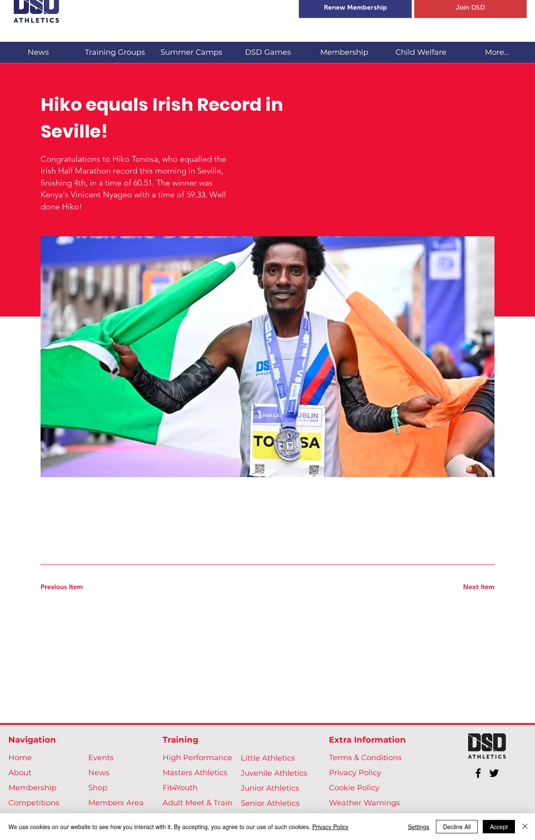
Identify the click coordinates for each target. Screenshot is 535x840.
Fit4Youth (180, 787)
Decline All (457, 826)
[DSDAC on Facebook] (478, 773)
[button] (114, 48)
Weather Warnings (364, 802)
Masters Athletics (195, 772)
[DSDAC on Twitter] (494, 773)
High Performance (197, 757)
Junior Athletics (270, 788)
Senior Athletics (270, 803)
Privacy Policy (355, 772)
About (19, 772)
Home (20, 757)
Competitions (33, 802)
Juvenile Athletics (274, 773)
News (99, 772)
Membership (32, 787)
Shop (97, 787)
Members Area (116, 802)
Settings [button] (418, 826)
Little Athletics (268, 758)
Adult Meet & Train (197, 802)
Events (101, 757)
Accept (499, 826)
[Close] (525, 826)
